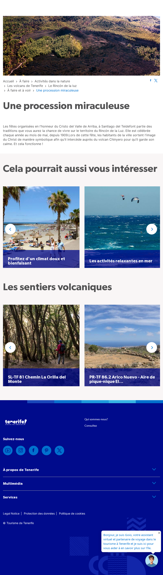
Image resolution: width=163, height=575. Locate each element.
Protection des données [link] (39, 513)
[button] (10, 229)
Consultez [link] (90, 425)
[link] (8, 81)
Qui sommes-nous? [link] (96, 419)
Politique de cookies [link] (72, 513)
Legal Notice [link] (11, 513)
